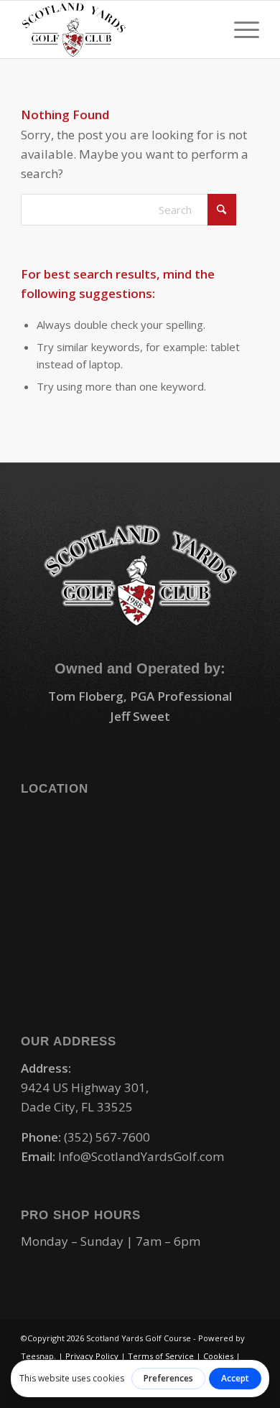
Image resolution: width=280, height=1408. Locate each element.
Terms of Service (161, 1356)
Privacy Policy (91, 1356)
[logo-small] (116, 29)
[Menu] (239, 29)
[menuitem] (239, 29)
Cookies (218, 1356)
